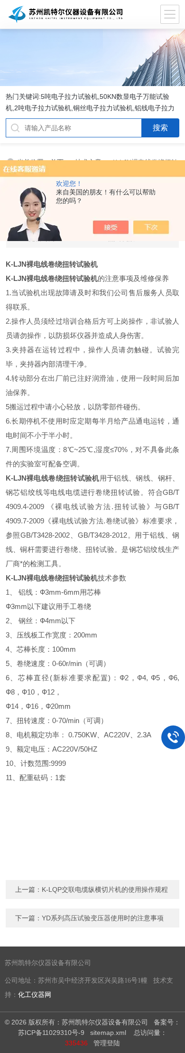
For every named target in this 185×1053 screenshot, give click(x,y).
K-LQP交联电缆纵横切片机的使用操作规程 (105, 889)
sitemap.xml (108, 1032)
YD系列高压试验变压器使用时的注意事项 (103, 918)
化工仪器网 (34, 994)
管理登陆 (106, 1043)
